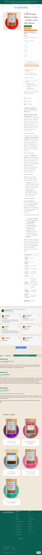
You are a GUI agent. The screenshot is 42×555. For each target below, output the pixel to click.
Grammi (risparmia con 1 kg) (29, 40)
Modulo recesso (19, 531)
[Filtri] (38, 355)
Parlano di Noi (18, 526)
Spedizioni (18, 516)
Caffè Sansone (8, 552)
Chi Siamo (30, 524)
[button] (2, 7)
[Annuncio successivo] (40, 2)
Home (29, 513)
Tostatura (25, 45)
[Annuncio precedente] (2, 2)
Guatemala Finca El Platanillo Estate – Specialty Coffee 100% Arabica (30, 442)
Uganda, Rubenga (11, 471)
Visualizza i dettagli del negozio (31, 73)
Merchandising (31, 519)
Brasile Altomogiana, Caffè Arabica (11, 501)
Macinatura (26, 50)
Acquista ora (31, 65)
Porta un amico (31, 531)
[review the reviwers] (18, 315)
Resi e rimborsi (18, 534)
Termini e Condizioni (20, 521)
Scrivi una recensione (25, 355)
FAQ (16, 513)
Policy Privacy (18, 524)
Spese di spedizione (32, 37)
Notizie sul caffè (19, 529)
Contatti (29, 529)
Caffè (29, 516)
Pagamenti (18, 519)
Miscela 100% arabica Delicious (30, 471)
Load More (21, 347)
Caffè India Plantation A (11, 441)
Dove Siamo (30, 526)
